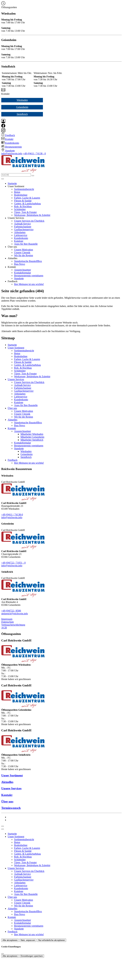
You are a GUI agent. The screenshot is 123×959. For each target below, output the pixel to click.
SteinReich (22, 114)
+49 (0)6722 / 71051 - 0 (13, 562)
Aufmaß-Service (22, 223)
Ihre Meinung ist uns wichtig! (29, 284)
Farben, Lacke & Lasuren (27, 197)
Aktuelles (12, 419)
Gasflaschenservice (23, 229)
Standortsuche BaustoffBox (28, 261)
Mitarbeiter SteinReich (31, 439)
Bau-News (19, 264)
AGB (4, 627)
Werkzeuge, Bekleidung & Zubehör (32, 215)
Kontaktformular (22, 272)
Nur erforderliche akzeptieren (51, 940)
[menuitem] (8, 135)
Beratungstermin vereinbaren (28, 275)
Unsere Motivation (23, 249)
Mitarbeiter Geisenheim (32, 437)
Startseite (12, 183)
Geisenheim (22, 107)
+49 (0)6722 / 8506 (11, 610)
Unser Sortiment (16, 347)
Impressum (6, 619)
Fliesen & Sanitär (23, 200)
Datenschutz (7, 622)
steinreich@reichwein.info (14, 613)
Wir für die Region (23, 255)
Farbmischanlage (22, 226)
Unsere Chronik (22, 252)
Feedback (12, 460)
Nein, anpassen (28, 940)
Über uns (12, 408)
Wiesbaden (22, 100)
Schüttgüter (20, 209)
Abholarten (19, 232)
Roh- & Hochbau (23, 206)
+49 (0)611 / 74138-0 (12, 514)
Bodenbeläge (20, 195)
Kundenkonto (21, 238)
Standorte (19, 278)
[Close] (2, 829)
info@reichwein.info (11, 153)
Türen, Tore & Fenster (25, 212)
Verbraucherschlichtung (13, 624)
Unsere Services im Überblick (29, 220)
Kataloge (18, 241)
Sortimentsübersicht (24, 189)
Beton (17, 192)
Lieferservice (20, 235)
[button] (2, 178)
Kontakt (12, 428)
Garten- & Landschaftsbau (27, 203)
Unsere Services (16, 379)
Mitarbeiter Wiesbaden (31, 434)
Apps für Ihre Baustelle (26, 244)
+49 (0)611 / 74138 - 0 (34, 153)
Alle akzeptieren (10, 940)
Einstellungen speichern (32, 956)
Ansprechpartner (22, 269)
